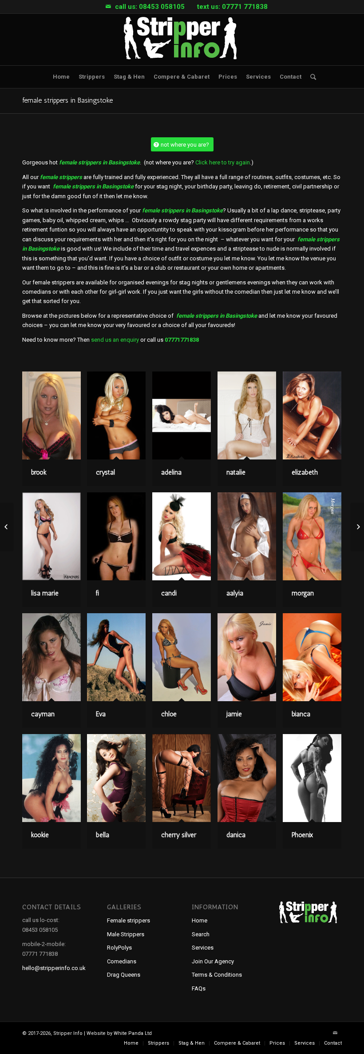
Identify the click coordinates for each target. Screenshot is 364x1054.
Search (201, 934)
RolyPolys (119, 947)
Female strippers (128, 920)
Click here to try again (222, 162)
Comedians (121, 961)
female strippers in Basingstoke (67, 100)
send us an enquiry (115, 339)
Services (203, 947)
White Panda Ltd (133, 1033)
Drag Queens (123, 974)
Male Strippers (125, 934)
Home (199, 920)
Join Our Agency (213, 961)
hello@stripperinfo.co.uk (54, 968)
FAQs (199, 988)
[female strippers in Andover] (7, 527)
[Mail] (108, 6)
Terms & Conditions (217, 974)
